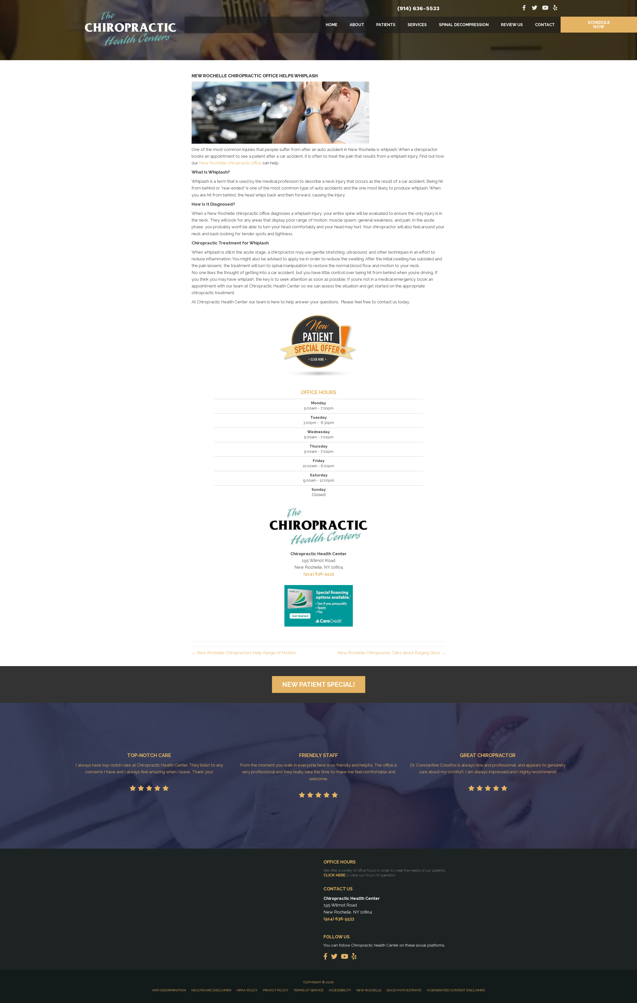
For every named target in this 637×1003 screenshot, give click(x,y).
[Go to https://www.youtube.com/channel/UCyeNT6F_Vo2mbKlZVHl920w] (545, 8)
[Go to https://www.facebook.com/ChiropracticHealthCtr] (524, 8)
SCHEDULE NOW (599, 24)
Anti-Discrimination (169, 990)
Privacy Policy (275, 990)
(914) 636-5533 (418, 8)
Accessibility (340, 990)
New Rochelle (368, 990)
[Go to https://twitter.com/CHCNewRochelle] (534, 8)
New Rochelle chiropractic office (230, 162)
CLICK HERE (334, 875)
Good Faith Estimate (404, 990)
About (357, 24)
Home (331, 24)
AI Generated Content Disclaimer (456, 990)
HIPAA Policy (247, 990)
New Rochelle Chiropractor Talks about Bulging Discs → (391, 652)
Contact (545, 24)
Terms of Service (308, 990)
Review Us (512, 24)
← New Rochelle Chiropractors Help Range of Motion (244, 652)
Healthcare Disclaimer (211, 990)
